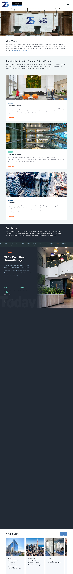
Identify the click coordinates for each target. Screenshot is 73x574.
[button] (62, 534)
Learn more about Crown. (19, 50)
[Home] (12, 4)
